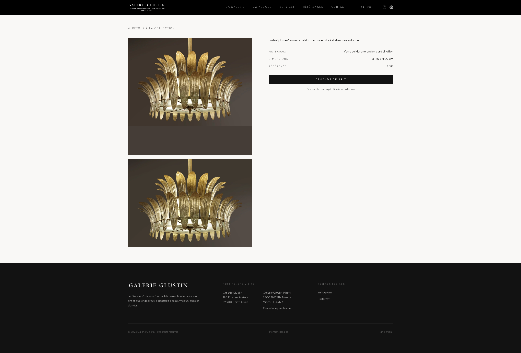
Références (313, 6)
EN (369, 7)
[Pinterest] (391, 7)
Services (287, 6)
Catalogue (262, 6)
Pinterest (323, 299)
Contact (338, 6)
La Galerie (235, 6)
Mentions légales (278, 331)
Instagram (325, 292)
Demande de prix (330, 79)
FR (363, 7)
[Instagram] (384, 7)
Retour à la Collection (153, 28)
